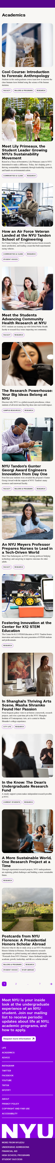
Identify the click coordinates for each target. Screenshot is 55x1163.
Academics (8, 1052)
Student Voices (10, 259)
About (5, 1099)
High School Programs (16, 1155)
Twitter (6, 1070)
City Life (7, 727)
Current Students (11, 802)
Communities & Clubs (13, 176)
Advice (6, 1057)
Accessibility (10, 1113)
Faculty (6, 91)
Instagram (8, 1065)
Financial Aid (9, 1151)
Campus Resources (11, 410)
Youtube (7, 1080)
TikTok (5, 1085)
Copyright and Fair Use (16, 1108)
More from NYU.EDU (13, 1142)
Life (4, 1047)
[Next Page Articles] (51, 984)
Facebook (7, 1075)
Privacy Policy (10, 1104)
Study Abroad (28, 970)
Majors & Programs (23, 91)
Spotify (6, 1090)
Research (41, 91)
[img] (27, 45)
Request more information (17, 1038)
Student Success (12, 1159)
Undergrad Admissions (15, 1147)
